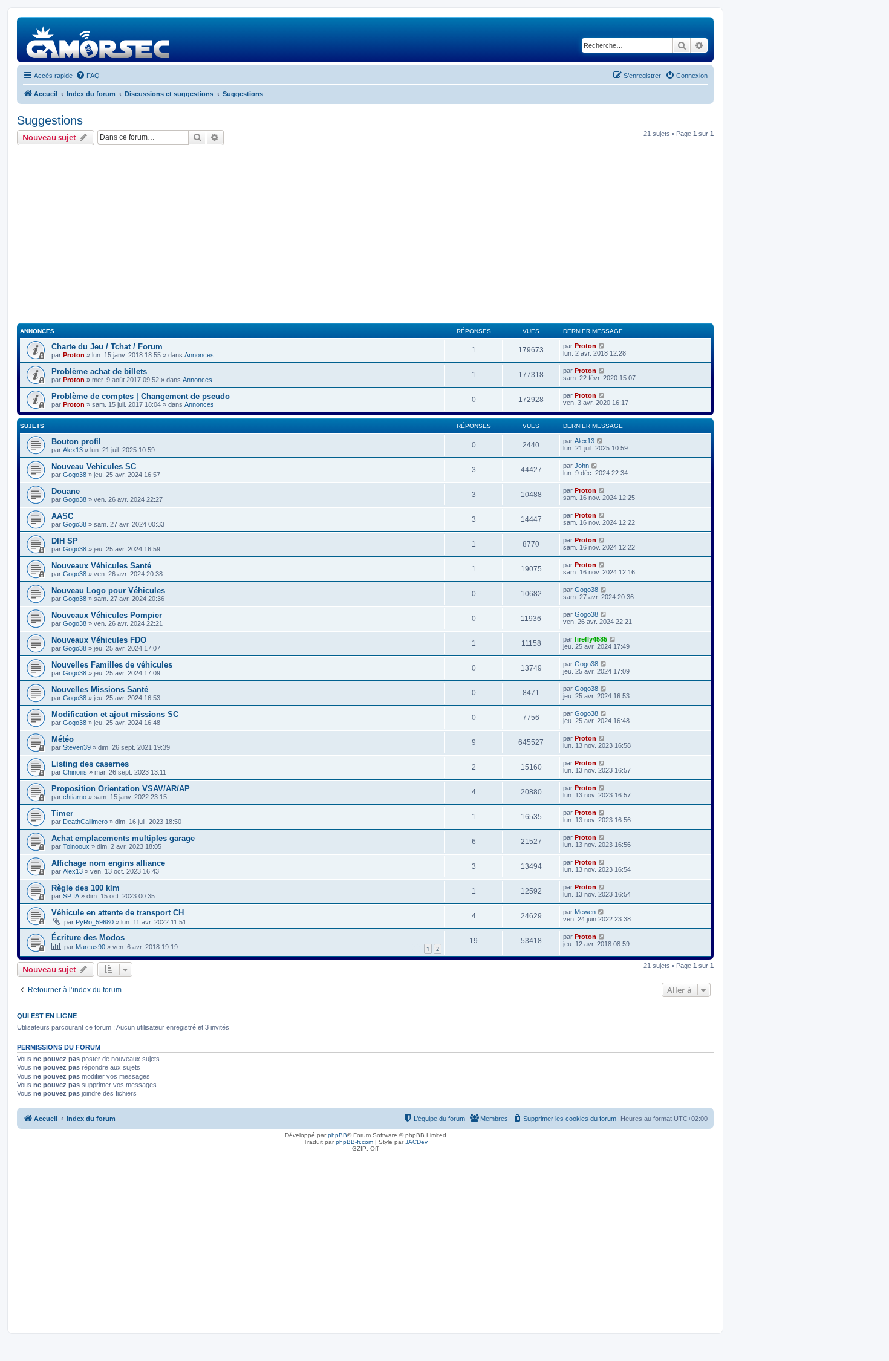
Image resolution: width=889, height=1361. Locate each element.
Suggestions (50, 120)
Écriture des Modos (88, 937)
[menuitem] (88, 75)
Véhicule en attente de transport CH (117, 912)
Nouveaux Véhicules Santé (101, 565)
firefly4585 (591, 639)
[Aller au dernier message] (602, 345)
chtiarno (74, 797)
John (582, 465)
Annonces (199, 355)
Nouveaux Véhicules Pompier (106, 615)
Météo (62, 739)
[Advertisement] (365, 235)
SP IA (71, 896)
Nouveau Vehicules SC (93, 466)
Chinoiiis (75, 772)
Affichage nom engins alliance (108, 863)
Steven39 (77, 747)
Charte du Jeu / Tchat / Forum (107, 346)
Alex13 (73, 449)
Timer (62, 813)
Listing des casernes (90, 763)
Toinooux (76, 846)
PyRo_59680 (95, 922)
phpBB (337, 1135)
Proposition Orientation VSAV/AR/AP (120, 788)
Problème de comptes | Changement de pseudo (140, 396)
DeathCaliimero (85, 821)
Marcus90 (90, 946)
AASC (62, 516)
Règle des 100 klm (85, 887)
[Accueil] (98, 39)
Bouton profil (76, 441)
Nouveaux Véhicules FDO (98, 640)
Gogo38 (74, 474)
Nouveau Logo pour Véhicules (108, 590)
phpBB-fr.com (354, 1141)
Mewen (585, 911)
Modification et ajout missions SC (114, 714)
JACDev (416, 1141)
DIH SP (64, 540)
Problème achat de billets (99, 371)
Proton (74, 355)
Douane (65, 491)
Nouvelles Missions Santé (99, 689)
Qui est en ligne (47, 1015)
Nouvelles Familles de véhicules (111, 664)
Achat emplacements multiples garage (123, 838)
